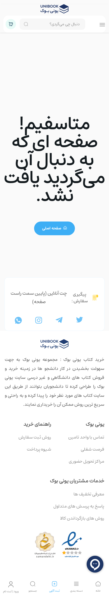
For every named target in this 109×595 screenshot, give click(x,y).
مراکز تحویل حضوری (86, 461)
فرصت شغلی (92, 449)
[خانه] (98, 584)
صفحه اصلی (52, 228)
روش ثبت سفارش (34, 437)
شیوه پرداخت (39, 449)
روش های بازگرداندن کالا (82, 518)
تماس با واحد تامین (86, 437)
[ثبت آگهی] (54, 584)
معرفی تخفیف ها (89, 494)
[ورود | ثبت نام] (11, 584)
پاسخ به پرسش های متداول (78, 506)
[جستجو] (33, 584)
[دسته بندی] (76, 584)
